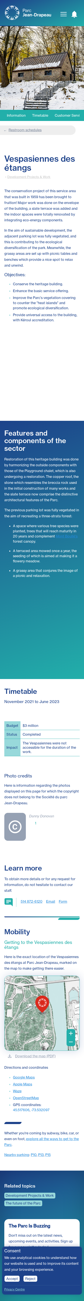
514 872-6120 (31, 901)
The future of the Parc (23, 1203)
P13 (41, 1155)
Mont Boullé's (67, 536)
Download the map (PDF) (35, 1056)
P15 (48, 1155)
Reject (30, 1279)
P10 (34, 1155)
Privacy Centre (14, 1289)
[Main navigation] (63, 14)
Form (63, 901)
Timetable (40, 115)
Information (16, 115)
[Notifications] (74, 14)
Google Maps (24, 1077)
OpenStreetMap (26, 1098)
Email (50, 901)
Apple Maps (22, 1084)
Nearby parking (16, 1155)
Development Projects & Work (28, 177)
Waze (17, 1091)
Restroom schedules (25, 130)
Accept (12, 1279)
